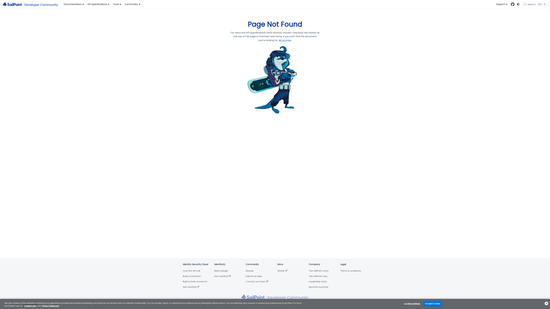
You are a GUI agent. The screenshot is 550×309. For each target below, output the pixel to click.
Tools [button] (116, 4)
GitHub (281, 270)
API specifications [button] (97, 4)
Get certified (190, 286)
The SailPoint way (318, 276)
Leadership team (318, 281)
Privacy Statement (50, 306)
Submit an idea (254, 276)
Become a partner (318, 286)
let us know (285, 40)
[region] (275, 304)
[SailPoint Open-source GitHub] (512, 4)
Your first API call (191, 270)
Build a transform (192, 276)
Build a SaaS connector (195, 281)
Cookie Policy (30, 306)
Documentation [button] (72, 4)
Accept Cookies (432, 303)
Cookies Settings (412, 303)
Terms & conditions (350, 270)
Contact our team (256, 281)
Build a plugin (221, 270)
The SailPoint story (318, 270)
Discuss (250, 270)
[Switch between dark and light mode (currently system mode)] (518, 4)
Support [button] (500, 4)
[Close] (546, 303)
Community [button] (131, 4)
